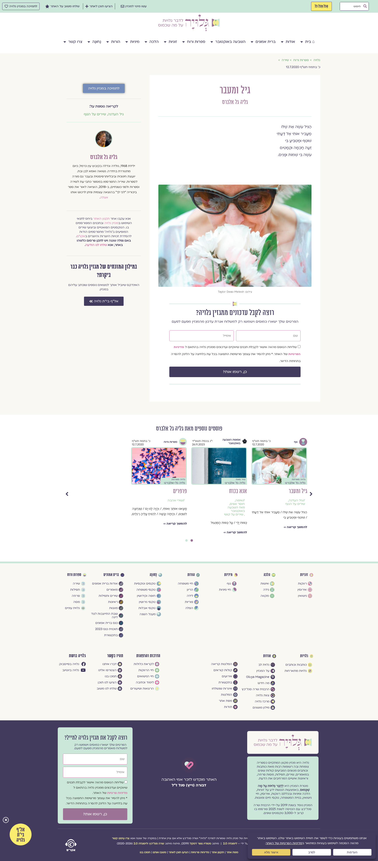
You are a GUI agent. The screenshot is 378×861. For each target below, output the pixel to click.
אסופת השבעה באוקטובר (111, 441)
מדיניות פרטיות (117, 793)
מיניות (134, 41)
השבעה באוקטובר (230, 41)
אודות (290, 41)
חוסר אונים (117, 504)
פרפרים (300, 491)
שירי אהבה (295, 500)
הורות (115, 41)
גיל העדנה (116, 114)
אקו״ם (81, 236)
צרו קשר (75, 41)
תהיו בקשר (115, 656)
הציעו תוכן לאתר (179, 852)
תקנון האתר (101, 219)
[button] (6, 820)
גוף (175, 442)
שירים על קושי (113, 514)
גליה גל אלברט (235, 102)
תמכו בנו (145, 852)
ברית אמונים (266, 41)
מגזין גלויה (111, 223)
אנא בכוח (118, 491)
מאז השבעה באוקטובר (115, 509)
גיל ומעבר (177, 491)
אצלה (104, 197)
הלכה (154, 41)
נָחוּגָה (96, 41)
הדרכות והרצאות (148, 656)
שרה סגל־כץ (156, 843)
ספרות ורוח (196, 41)
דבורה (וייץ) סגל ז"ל (189, 785)
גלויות (304, 656)
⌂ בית (310, 41)
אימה (118, 500)
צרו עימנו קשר (121, 838)
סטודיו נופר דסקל (200, 843)
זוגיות (173, 41)
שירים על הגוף (95, 114)
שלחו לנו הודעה (96, 245)
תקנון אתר (218, 852)
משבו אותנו (159, 852)
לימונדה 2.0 (230, 843)
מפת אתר (232, 852)
